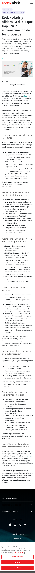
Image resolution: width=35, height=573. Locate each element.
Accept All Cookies (17, 568)
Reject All (17, 562)
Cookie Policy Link (18, 553)
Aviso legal (17, 538)
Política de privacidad (17, 534)
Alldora (25, 96)
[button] (17, 498)
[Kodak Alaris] (11, 2)
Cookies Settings (17, 556)
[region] (17, 556)
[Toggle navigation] (31, 2)
